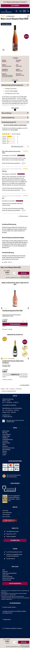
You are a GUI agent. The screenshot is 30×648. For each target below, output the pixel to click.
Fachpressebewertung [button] (8, 117)
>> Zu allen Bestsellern (24, 385)
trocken (17, 61)
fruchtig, (4, 66)
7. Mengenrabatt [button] (6, 619)
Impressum (5, 571)
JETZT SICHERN (15, 5)
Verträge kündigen (6, 580)
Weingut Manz (19, 70)
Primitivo (4, 453)
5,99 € (25, 646)
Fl (17, 642)
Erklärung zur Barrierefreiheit (9, 573)
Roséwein (4, 61)
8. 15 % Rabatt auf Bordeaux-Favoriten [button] (12, 628)
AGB (3, 570)
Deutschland (19, 66)
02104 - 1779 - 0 (8, 262)
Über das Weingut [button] (6, 113)
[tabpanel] (15, 38)
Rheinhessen (5, 70)
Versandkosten (4, 592)
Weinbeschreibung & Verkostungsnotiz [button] (12, 85)
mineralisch (8, 66)
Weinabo (4, 451)
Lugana (4, 454)
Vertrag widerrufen (15, 583)
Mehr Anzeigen (15, 80)
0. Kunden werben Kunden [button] (9, 607)
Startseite (3, 388)
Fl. (27, 321)
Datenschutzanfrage (7, 576)
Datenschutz (5, 575)
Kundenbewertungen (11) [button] (9, 122)
